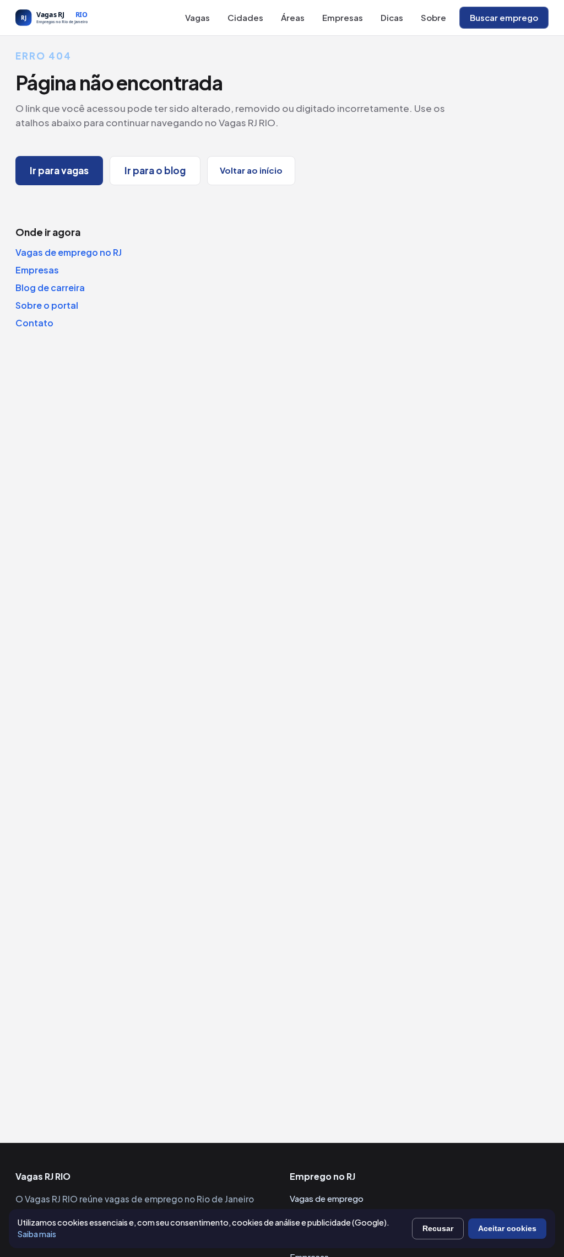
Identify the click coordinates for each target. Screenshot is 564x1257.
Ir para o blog (155, 170)
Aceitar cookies (507, 1228)
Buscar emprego (504, 17)
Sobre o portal (46, 305)
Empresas (342, 17)
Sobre (433, 17)
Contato (34, 323)
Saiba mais (37, 1234)
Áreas (293, 17)
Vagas (197, 17)
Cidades (245, 17)
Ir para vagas (59, 170)
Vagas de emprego (327, 1198)
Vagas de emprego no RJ (68, 252)
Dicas (392, 17)
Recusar (437, 1228)
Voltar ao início (251, 170)
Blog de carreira (50, 287)
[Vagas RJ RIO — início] (76, 18)
